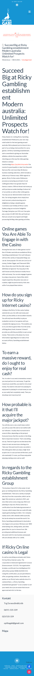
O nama (22, 668)
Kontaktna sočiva (11, 667)
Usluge (5, 668)
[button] (29, 11)
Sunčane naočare (24, 667)
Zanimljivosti (14, 668)
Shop (13, 665)
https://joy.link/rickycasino (19, 164)
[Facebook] (17, 4)
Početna (7, 665)
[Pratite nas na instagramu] (29, 672)
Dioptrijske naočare (22, 665)
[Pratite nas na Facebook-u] (29, 666)
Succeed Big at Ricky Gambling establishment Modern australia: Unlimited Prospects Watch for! (17, 35)
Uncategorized (27, 60)
